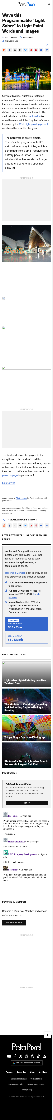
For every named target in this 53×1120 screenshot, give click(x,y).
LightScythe (8, 123)
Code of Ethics (35, 1087)
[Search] (47, 4)
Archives (41, 1080)
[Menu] (4, 4)
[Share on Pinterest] (36, 50)
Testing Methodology (34, 1093)
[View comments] (46, 45)
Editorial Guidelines (17, 1087)
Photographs (21, 498)
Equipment (22, 520)
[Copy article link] (4, 55)
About (31, 1080)
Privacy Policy (25, 1098)
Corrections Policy (15, 1093)
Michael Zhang (11, 41)
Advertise (20, 1080)
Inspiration (33, 520)
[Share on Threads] (20, 50)
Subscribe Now (14, 931)
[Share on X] (15, 50)
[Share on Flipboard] (31, 50)
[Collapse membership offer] (44, 556)
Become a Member (15, 582)
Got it (26, 811)
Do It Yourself (11, 37)
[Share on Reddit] (4, 50)
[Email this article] (41, 50)
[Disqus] (25, 856)
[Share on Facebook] (10, 50)
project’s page (22, 475)
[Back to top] (45, 1043)
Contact (8, 1080)
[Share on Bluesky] (25, 50)
